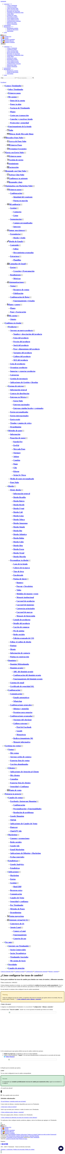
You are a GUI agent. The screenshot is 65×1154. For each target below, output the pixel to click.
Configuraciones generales (21, 705)
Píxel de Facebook (23, 727)
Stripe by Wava (19, 475)
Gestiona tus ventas (12, 15)
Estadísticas (13, 861)
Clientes (11, 768)
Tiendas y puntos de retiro (20, 423)
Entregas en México (18, 397)
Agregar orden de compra (20, 757)
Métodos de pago (15, 431)
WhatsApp (17, 701)
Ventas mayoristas (16, 916)
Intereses (17, 227)
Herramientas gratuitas (12, 28)
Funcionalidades (12, 1134)
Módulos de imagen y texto (27, 594)
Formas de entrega (16, 386)
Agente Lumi (15, 927)
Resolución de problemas (23, 812)
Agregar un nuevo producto (21, 330)
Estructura (14, 256)
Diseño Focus (18, 549)
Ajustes (13, 319)
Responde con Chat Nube (13, 11)
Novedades (12, 964)
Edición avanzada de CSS (23, 638)
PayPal (16, 445)
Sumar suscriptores (17, 230)
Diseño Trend (18, 553)
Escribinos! (3, 82)
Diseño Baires (18, 501)
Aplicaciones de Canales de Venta (23, 824)
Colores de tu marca (21, 568)
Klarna (16, 471)
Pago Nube (14, 482)
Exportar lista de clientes (20, 783)
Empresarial (53, 1134)
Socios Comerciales (18, 950)
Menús (13, 649)
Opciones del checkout (22, 720)
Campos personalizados (22, 223)
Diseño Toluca (19, 519)
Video (18, 590)
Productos (12, 327)
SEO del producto (20, 360)
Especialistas (10, 31)
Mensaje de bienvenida (25, 616)
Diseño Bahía (18, 538)
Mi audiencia (14, 204)
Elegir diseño (15, 490)
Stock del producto (21, 345)
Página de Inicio (19, 579)
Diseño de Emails (16, 241)
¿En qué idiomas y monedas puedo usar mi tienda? (13, 1101)
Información (15, 434)
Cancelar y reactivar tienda (21, 119)
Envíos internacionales (19, 416)
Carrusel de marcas (24, 612)
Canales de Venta (17, 898)
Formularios (15, 234)
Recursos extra (16, 890)
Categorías (6, 4)
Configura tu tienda (12, 7)
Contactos (17, 212)
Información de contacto (20, 653)
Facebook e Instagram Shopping (23, 801)
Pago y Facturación (18, 312)
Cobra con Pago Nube (12, 8)
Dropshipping (15, 427)
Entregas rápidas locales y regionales (28, 408)
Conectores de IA (17, 924)
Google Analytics (17, 864)
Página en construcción (19, 657)
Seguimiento (13, 164)
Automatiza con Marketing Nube (15, 12)
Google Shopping (17, 816)
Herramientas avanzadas (23, 253)
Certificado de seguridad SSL (22, 686)
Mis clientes (15, 775)
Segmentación (15, 219)
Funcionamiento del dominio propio (27, 679)
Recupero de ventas (21, 290)
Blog (7, 1136)
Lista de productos (17, 364)
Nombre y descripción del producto (27, 334)
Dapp (15, 464)
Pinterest (14, 827)
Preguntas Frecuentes (18, 149)
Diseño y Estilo (19, 238)
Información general (18, 390)
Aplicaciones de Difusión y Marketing (25, 853)
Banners (19, 583)
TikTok (13, 820)
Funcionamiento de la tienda (19, 126)
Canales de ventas (15, 798)
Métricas (17, 278)
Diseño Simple (19, 527)
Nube (11, 130)
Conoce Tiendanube (12, 5)
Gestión (13, 208)
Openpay (17, 453)
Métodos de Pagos (17, 909)
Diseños (18, 1134)
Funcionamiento (20, 935)
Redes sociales (19, 634)
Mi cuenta (12, 97)
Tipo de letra (18, 571)
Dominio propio (16, 668)
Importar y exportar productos (22, 371)
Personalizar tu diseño (19, 560)
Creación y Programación (23, 271)
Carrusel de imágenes (25, 605)
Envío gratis (15, 419)
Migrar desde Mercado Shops (21, 134)
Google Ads (14, 846)
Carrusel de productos (25, 601)
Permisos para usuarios (22, 712)
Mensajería (21, 735)
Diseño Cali (18, 512)
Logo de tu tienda (20, 564)
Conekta (16, 460)
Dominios (12, 660)
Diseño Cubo (18, 542)
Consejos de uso (19, 938)
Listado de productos (21, 620)
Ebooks (22, 1136)
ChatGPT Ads (16, 831)
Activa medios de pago (12, 18)
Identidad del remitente (22, 197)
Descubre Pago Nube (14, 138)
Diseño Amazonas (20, 523)
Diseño (11, 486)
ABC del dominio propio (23, 672)
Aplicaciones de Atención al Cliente (24, 772)
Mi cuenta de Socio (18, 961)
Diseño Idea (18, 545)
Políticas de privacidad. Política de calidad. (24, 1149)
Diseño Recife (18, 505)
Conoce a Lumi (19, 931)
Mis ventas (14, 753)
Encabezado (18, 575)
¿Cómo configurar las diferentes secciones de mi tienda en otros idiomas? (19, 1117)
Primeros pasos (14, 93)
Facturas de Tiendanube (20, 108)
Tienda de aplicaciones (12, 29)
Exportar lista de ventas (20, 760)
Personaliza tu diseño (12, 16)
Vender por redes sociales (43, 1134)
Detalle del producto (21, 623)
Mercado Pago (19, 449)
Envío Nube (18, 401)
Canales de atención (16, 968)
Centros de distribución (19, 393)
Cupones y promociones (19, 838)
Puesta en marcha (20, 201)
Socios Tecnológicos (18, 953)
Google (19, 731)
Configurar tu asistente (18, 178)
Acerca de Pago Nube (17, 141)
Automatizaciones (16, 282)
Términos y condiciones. (7, 1149)
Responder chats (15, 182)
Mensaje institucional (25, 597)
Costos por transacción (19, 115)
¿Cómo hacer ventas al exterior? (9, 1106)
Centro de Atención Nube (7, 971)
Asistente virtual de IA (18, 920)
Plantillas (17, 260)
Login (5, 32)
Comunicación (16, 694)
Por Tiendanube (16, 905)
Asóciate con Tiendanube (18, 946)
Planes (12, 112)
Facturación (14, 167)
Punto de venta (15, 790)
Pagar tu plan (15, 104)
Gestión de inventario (19, 379)
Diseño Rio (17, 531)
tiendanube (3, 1)
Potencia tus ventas (11, 22)
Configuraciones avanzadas (14, 21)
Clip (15, 468)
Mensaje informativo (21, 742)
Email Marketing (17, 849)
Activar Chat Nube (16, 175)
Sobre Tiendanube (15, 89)
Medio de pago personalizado (22, 479)
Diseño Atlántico (20, 534)
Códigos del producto (22, 356)
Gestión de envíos (16, 160)
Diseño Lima (18, 516)
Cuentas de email (17, 683)
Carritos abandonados (19, 764)
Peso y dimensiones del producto (26, 349)
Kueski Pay (18, 442)
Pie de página (18, 631)
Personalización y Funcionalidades (27, 809)
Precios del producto (21, 342)
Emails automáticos (21, 697)
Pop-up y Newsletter (24, 586)
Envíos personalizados (19, 412)
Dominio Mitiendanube (19, 664)
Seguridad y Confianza (19, 786)
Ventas (13, 286)
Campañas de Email (17, 264)
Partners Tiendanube (12, 24)
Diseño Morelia (19, 557)
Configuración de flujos (19, 297)
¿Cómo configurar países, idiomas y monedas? (12, 1112)
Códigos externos (20, 723)
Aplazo (16, 456)
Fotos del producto (21, 338)
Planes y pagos (14, 304)
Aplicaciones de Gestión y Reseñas (24, 382)
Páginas (13, 646)
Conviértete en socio (12, 1137)
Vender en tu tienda (32, 1134)
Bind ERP (17, 887)
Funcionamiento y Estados (24, 301)
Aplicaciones (13, 872)
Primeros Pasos (15, 145)
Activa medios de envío (13, 19)
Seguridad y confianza (19, 901)
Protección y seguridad (19, 123)
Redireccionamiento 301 (23, 738)
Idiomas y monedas (21, 709)
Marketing (12, 835)
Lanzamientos (7, 25)
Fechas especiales (17, 857)
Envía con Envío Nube (12, 9)
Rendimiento (15, 275)
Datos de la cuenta (17, 101)
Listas (15, 215)
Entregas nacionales (21, 405)
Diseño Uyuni (18, 508)
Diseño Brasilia (19, 497)
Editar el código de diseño (20, 642)
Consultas (14, 779)
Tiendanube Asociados (19, 957)
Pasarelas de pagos (17, 438)
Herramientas (7, 26)
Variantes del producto (22, 353)
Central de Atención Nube (12, 1138)
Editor (16, 249)
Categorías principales (25, 608)
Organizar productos (18, 367)
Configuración (16, 193)
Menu (4, 43)
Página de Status (23, 1138)
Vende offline (10, 14)
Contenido (14, 245)
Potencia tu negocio (13, 794)
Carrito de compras (21, 627)
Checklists (31, 1136)
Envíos (13, 267)
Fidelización (18, 293)
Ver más (8, 942)
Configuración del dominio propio (27, 675)
